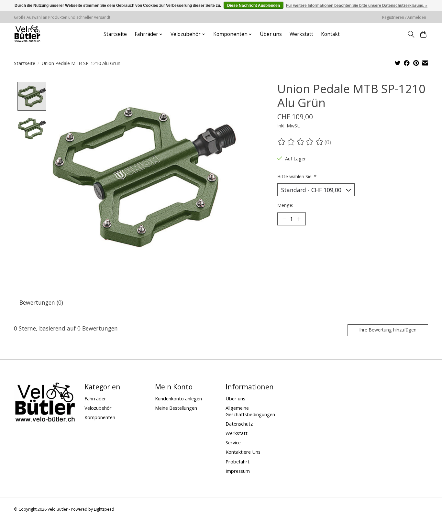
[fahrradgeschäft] (27, 34)
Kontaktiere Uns (243, 452)
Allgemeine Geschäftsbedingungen (250, 411)
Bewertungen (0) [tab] (41, 302)
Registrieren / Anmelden (404, 17)
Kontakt (330, 34)
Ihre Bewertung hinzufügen (387, 330)
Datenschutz (239, 423)
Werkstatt (301, 34)
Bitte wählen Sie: (296, 176)
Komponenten (99, 417)
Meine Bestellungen (176, 408)
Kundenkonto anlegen (178, 398)
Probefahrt (237, 461)
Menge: (285, 205)
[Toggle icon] (410, 34)
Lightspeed (104, 509)
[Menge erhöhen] (298, 218)
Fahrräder (95, 398)
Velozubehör (98, 408)
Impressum (238, 471)
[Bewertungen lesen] (301, 142)
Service (233, 442)
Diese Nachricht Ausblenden (253, 5)
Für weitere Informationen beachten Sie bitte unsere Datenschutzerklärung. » (356, 5)
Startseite (115, 34)
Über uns (271, 34)
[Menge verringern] (284, 218)
